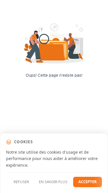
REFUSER (21, 181)
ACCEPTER (87, 181)
